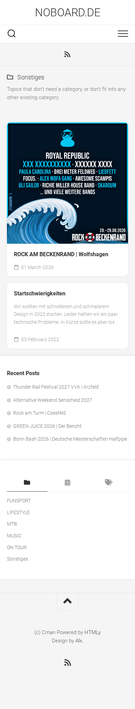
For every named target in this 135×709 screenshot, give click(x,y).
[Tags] (108, 483)
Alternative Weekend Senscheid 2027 (52, 400)
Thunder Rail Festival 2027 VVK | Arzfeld (56, 387)
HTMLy (92, 632)
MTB (12, 524)
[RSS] (67, 54)
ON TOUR (17, 547)
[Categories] (27, 483)
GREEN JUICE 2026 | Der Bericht (47, 426)
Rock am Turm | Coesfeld (39, 413)
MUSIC (14, 535)
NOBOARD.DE (67, 12)
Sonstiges (17, 559)
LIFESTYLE (18, 512)
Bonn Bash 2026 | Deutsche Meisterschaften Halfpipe (70, 439)
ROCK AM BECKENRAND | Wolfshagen (61, 254)
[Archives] (67, 483)
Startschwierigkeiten (39, 293)
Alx (78, 641)
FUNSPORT (19, 500)
